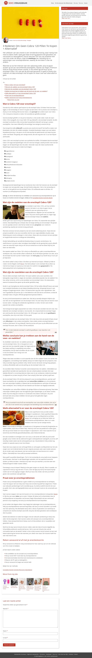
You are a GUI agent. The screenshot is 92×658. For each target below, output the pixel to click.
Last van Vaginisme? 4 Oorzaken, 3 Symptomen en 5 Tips (45, 589)
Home (52, 3)
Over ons (81, 3)
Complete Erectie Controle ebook (42, 198)
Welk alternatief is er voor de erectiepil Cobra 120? (20, 93)
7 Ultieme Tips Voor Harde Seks (14, 587)
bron (22, 264)
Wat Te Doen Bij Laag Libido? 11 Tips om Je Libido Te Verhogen (37, 588)
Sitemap (71, 654)
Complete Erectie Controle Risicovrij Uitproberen (17, 570)
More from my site (13, 100)
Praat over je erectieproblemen (14, 95)
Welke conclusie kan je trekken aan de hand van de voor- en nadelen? (26, 91)
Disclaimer (42, 654)
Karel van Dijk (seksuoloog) (19, 40)
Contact (85, 3)
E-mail (5, 638)
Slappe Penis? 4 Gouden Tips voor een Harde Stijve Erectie (30, 588)
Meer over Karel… (66, 38)
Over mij (76, 3)
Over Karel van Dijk (63, 654)
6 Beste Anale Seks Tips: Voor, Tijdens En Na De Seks (22, 588)
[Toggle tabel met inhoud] (4, 83)
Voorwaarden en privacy (20, 654)
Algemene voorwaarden (33, 654)
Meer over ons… (66, 18)
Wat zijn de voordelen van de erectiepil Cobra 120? (20, 89)
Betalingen (48, 654)
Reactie (5, 608)
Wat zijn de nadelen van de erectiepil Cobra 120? (20, 87)
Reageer (29, 40)
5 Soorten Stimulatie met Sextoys (6, 587)
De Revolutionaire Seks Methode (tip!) (63, 3)
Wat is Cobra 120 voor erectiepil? (15, 85)
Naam (5, 631)
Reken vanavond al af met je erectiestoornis (18, 97)
